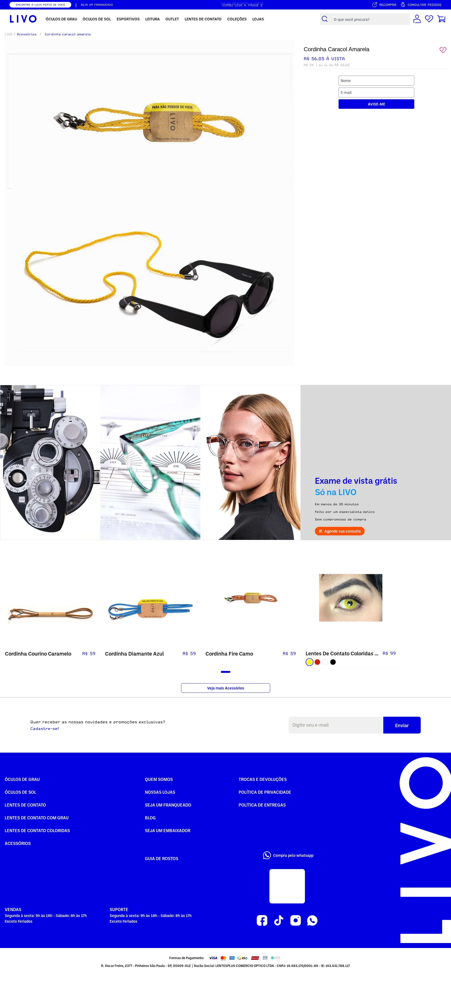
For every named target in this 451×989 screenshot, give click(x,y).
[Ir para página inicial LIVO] (23, 18)
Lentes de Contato (25, 804)
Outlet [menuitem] (172, 19)
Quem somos (159, 779)
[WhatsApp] (312, 920)
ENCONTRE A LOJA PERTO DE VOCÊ (40, 4)
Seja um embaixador (167, 830)
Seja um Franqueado (168, 804)
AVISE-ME (376, 104)
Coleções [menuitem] (237, 19)
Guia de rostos (161, 858)
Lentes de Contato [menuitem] (203, 19)
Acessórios (26, 34)
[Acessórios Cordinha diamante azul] (150, 598)
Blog (150, 817)
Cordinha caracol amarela (68, 34)
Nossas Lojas (160, 792)
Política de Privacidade (265, 792)
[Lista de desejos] (429, 19)
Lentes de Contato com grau (37, 817)
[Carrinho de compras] (441, 19)
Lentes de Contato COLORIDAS (37, 830)
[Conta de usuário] (417, 19)
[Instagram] (295, 920)
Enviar (402, 725)
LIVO (8, 34)
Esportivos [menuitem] (128, 19)
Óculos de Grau (22, 779)
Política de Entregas (262, 804)
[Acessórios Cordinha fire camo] (251, 598)
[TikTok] (278, 920)
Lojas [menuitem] (258, 19)
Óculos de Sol (20, 792)
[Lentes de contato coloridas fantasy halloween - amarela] (351, 598)
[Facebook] (261, 920)
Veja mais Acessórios (225, 688)
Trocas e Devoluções (263, 779)
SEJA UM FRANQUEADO (97, 4)
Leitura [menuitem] (152, 19)
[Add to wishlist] (443, 50)
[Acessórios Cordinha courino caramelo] (50, 598)
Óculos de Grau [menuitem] (61, 19)
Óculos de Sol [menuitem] (97, 19)
